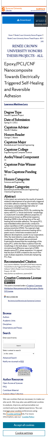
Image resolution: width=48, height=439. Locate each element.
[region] (24, 416)
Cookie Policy (28, 416)
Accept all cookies (24, 425)
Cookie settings (14, 413)
